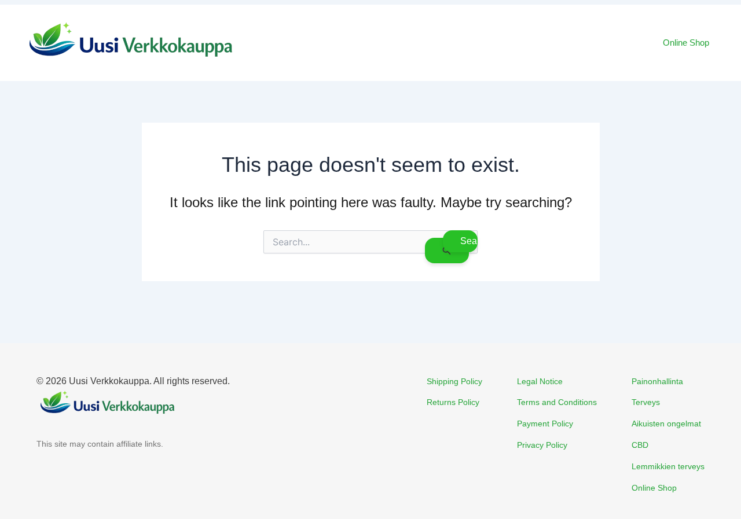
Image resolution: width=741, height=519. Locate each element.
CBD (640, 445)
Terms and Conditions (557, 402)
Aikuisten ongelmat (666, 423)
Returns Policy (453, 402)
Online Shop (686, 42)
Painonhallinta (657, 381)
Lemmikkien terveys (668, 466)
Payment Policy (545, 423)
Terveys (646, 402)
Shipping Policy (454, 381)
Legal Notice (540, 381)
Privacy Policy (542, 445)
